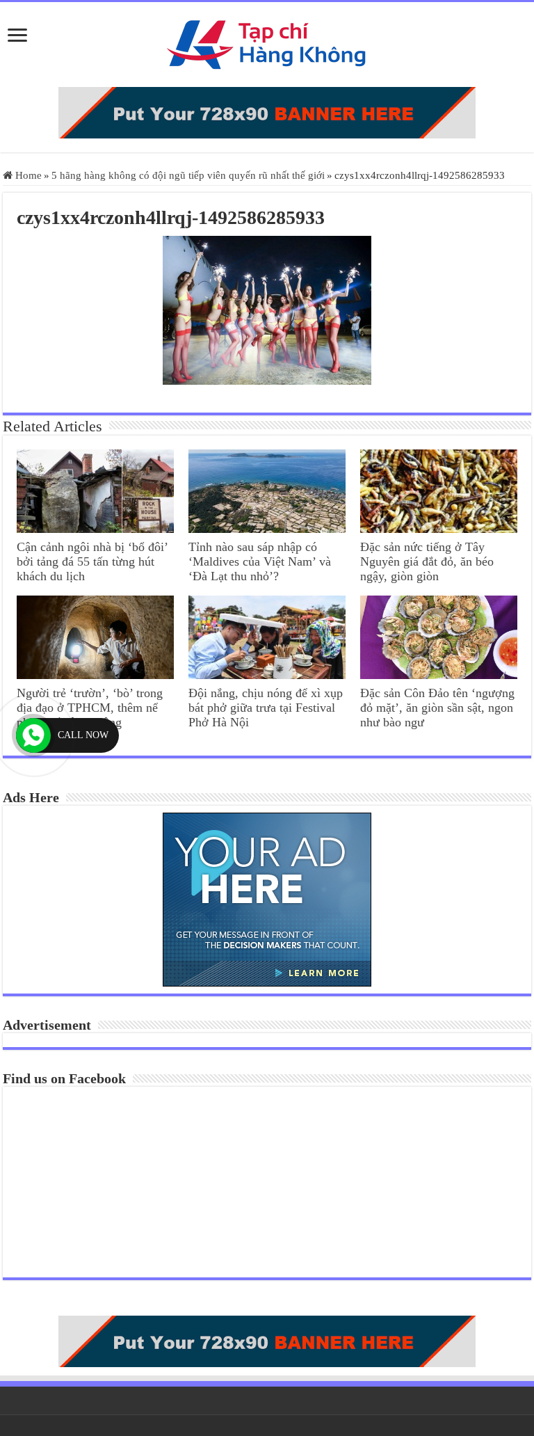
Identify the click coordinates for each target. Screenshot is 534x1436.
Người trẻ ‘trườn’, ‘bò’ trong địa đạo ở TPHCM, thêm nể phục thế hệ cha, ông (90, 707)
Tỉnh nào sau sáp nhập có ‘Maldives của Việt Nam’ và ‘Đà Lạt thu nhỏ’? (259, 561)
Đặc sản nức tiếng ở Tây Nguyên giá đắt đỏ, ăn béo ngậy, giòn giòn (427, 561)
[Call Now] (33, 735)
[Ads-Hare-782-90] (267, 112)
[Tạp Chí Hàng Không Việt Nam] (267, 44)
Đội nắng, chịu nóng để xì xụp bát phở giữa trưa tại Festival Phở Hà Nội (265, 707)
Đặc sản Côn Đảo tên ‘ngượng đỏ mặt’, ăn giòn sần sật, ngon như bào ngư (437, 707)
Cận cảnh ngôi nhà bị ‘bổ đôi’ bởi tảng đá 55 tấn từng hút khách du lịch (92, 561)
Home (27, 175)
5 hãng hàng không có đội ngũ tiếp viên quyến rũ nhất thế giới (188, 175)
